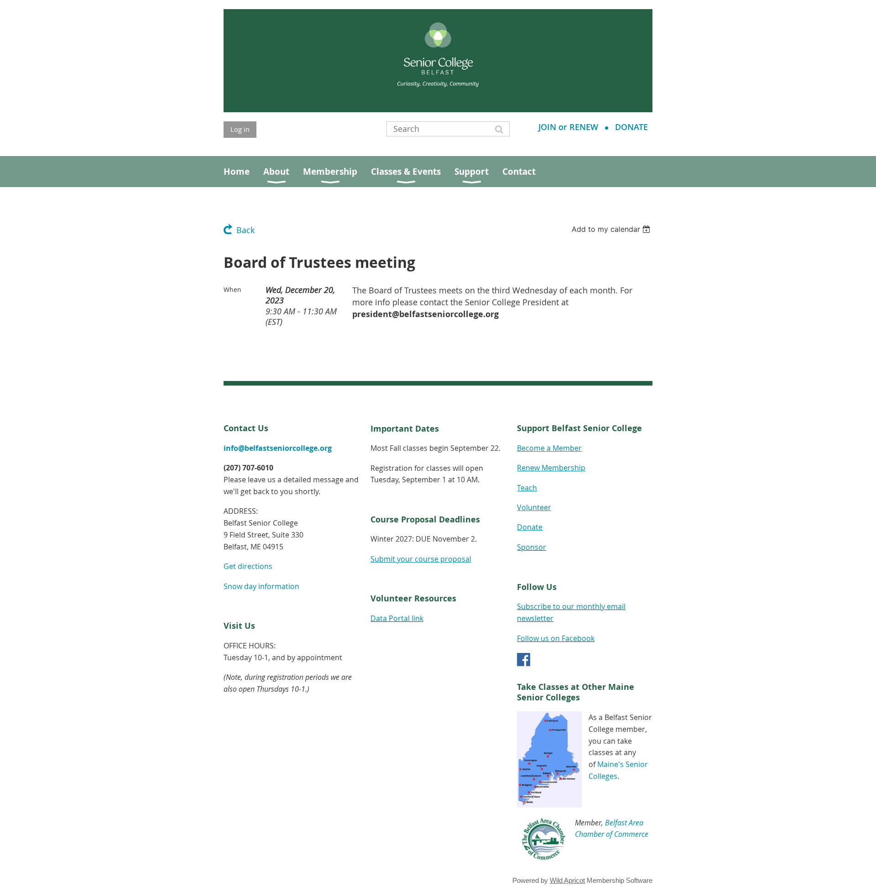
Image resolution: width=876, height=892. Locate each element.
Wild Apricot (567, 880)
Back (245, 230)
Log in (240, 129)
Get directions (248, 566)
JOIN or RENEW (568, 126)
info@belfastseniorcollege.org (278, 448)
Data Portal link (396, 618)
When (232, 289)
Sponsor (531, 547)
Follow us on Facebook (555, 638)
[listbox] (612, 229)
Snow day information (261, 586)
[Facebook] (523, 659)
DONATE (631, 126)
